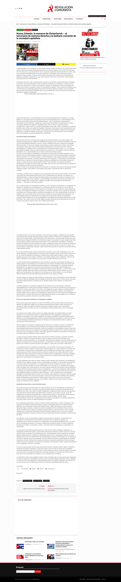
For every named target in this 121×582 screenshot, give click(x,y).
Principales (35, 29)
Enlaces (103, 579)
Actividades (79, 19)
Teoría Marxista (68, 19)
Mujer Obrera (58, 19)
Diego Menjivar (29, 559)
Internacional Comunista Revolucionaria (65, 549)
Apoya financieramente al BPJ (93, 579)
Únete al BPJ (82, 579)
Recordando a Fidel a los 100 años (34, 541)
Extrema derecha (27, 480)
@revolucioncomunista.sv (89, 65)
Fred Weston (20, 41)
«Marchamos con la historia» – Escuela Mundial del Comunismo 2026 (34, 555)
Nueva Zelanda (28, 29)
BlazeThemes (36, 579)
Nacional (36, 19)
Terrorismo (46, 480)
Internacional (47, 19)
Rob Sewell (59, 558)
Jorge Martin (28, 544)
